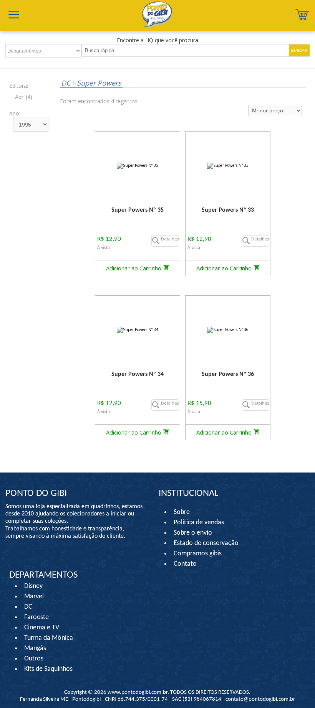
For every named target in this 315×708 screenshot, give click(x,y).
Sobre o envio (193, 533)
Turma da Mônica (48, 638)
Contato (185, 564)
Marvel (34, 596)
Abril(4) (23, 96)
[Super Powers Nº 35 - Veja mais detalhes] (137, 165)
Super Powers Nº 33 (228, 210)
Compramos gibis (198, 553)
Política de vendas (199, 522)
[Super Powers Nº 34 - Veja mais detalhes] (137, 329)
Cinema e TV (41, 627)
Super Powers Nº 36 (228, 374)
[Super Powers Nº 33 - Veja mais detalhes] (228, 165)
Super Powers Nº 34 (137, 374)
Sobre (182, 512)
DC (66, 82)
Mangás (35, 648)
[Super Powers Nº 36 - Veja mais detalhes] (228, 329)
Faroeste (36, 617)
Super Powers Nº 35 (137, 210)
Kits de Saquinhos (48, 669)
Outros (33, 658)
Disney (33, 586)
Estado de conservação (206, 543)
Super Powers (96, 82)
